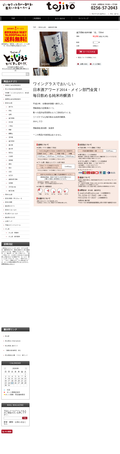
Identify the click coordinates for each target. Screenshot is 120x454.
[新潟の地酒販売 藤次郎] (60, 11)
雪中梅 (11, 137)
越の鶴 (11, 145)
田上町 (7, 336)
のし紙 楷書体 (14, 232)
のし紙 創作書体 (14, 236)
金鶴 (10, 114)
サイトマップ (83, 18)
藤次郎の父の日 (10, 217)
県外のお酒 (8, 194)
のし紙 (7, 229)
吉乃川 (11, 175)
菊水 (10, 168)
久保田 (11, 156)
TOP (13, 18)
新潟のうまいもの (10, 210)
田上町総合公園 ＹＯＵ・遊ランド (16, 355)
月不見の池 (12, 187)
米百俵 (11, 122)
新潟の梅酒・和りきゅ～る (13, 198)
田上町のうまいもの (11, 213)
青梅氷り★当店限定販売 (13, 85)
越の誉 (11, 149)
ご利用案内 (36, 18)
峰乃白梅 (11, 191)
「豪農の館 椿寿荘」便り (13, 350)
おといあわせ (60, 18)
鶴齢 (10, 130)
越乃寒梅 (11, 118)
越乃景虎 (11, 141)
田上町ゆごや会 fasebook (12, 341)
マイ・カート (114, 14)
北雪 (10, 172)
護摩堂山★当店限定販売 (13, 99)
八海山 (11, 126)
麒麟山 (11, 133)
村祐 (10, 110)
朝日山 (11, 152)
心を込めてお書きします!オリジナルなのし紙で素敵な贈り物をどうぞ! (15, 68)
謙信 (10, 164)
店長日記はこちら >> (8, 264)
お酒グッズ (8, 221)
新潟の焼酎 (8, 202)
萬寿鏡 (11, 160)
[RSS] (6, 432)
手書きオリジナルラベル (13, 225)
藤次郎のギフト (10, 206)
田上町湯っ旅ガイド (11, 346)
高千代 (11, 107)
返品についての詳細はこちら (87, 57)
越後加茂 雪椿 (52, 27)
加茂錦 (11, 183)
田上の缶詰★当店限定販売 (13, 89)
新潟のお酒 (42, 27)
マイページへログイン (99, 14)
